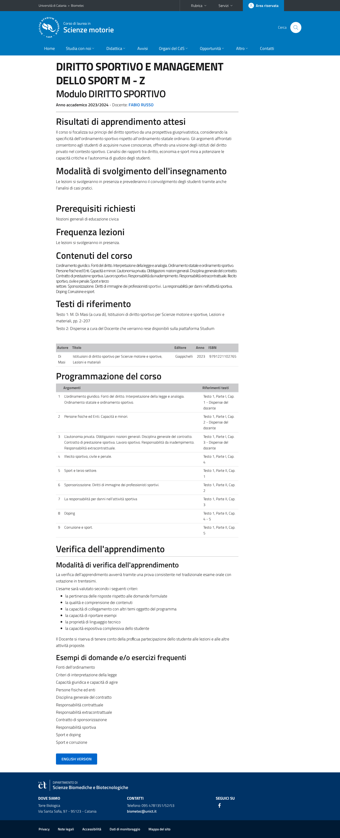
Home (49, 48)
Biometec (77, 5)
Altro (240, 48)
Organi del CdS (172, 48)
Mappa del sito (159, 829)
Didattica (114, 48)
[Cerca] (295, 27)
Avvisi (142, 48)
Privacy (44, 829)
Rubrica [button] (196, 5)
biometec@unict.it (142, 811)
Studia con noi (78, 48)
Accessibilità (91, 829)
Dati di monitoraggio (125, 829)
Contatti (267, 48)
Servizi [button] (224, 5)
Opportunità (210, 48)
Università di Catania (52, 5)
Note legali (66, 829)
